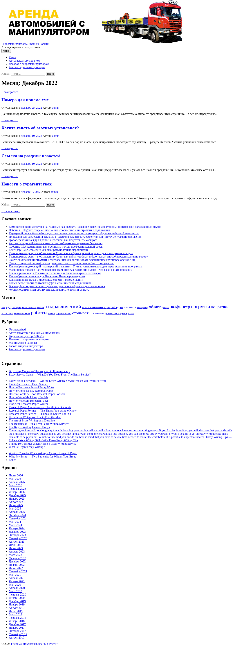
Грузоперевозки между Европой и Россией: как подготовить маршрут (53, 240)
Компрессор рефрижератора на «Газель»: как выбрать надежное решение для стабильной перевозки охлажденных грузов (85, 226)
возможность (29, 307)
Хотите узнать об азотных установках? (40, 128)
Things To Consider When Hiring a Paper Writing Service (42, 443)
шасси (131, 313)
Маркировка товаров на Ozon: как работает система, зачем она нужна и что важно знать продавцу (70, 269)
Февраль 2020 (17, 594)
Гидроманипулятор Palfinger (26, 336)
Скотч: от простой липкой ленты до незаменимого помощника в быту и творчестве (61, 263)
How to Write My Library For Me (28, 397)
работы (39, 312)
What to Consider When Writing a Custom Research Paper (43, 453)
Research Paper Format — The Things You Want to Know (43, 410)
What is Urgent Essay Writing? (27, 446)
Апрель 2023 (17, 551)
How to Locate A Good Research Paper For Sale (37, 394)
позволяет (7, 313)
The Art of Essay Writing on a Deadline (32, 420)
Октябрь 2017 (17, 630)
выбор (41, 307)
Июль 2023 (16, 544)
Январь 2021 (17, 581)
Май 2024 (15, 521)
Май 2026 (15, 478)
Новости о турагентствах (26, 184)
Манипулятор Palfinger (23, 342)
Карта (12, 57)
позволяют (22, 313)
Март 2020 (15, 591)
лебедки (117, 307)
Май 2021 (15, 574)
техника (97, 313)
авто (3, 308)
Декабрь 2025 (17, 495)
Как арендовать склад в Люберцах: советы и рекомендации (46, 279)
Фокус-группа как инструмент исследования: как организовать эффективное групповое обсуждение (72, 259)
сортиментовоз (63, 313)
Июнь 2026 (16, 475)
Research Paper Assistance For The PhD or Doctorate (40, 407)
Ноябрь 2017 (17, 627)
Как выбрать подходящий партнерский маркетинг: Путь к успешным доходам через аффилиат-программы (75, 266)
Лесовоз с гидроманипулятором (29, 63)
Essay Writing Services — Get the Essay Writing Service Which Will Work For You (57, 380)
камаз (85, 307)
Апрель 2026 (17, 482)
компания (96, 307)
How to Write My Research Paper (28, 400)
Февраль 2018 (17, 617)
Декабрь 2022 (17, 561)
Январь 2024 (17, 528)
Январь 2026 (17, 492)
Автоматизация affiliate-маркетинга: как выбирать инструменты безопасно (55, 243)
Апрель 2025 (17, 511)
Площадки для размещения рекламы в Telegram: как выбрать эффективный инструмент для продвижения (75, 236)
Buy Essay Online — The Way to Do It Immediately (39, 371)
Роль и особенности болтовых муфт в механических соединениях (50, 283)
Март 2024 (15, 525)
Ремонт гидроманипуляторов (27, 67)
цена (123, 313)
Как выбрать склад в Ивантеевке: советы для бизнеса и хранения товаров (55, 273)
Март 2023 (15, 554)
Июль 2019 (16, 611)
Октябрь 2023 (17, 535)
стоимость (81, 313)
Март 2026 (15, 485)
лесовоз (130, 307)
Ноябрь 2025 (17, 498)
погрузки (220, 306)
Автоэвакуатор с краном (24, 60)
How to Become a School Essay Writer (31, 387)
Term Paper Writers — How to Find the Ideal (35, 417)
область (155, 307)
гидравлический (63, 306)
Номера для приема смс (25, 99)
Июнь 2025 (16, 505)
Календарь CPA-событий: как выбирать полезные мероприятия (48, 249)
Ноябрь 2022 (17, 564)
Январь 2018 (17, 621)
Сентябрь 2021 (18, 571)
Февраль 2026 (17, 488)
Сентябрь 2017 (18, 634)
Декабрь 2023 (17, 531)
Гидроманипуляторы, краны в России (25, 43)
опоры (166, 308)
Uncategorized (9, 92)
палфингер (180, 306)
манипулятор (142, 308)
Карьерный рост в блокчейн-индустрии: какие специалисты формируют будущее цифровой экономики (74, 233)
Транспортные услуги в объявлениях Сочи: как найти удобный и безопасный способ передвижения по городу (78, 256)
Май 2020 (15, 584)
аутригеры (13, 307)
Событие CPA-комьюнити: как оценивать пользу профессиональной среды (56, 246)
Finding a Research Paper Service (28, 384)
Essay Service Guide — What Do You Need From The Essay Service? (50, 374)
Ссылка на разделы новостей (30, 155)
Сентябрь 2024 (18, 518)
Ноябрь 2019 (17, 604)
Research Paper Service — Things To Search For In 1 (40, 413)
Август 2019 (16, 607)
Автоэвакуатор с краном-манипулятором (34, 332)
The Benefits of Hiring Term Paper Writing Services (39, 423)
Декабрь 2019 (17, 601)
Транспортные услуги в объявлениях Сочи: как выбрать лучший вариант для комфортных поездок (71, 253)
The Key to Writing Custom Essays (29, 427)
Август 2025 (16, 501)
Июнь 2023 (16, 548)
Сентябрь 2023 (18, 538)
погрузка (200, 306)
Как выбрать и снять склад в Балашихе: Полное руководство (47, 276)
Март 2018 (15, 614)
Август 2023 (16, 541)
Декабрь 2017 (17, 624)
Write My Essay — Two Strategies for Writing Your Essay (42, 456)
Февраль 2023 (17, 558)
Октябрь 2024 (17, 515)
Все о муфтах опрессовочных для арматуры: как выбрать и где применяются (57, 286)
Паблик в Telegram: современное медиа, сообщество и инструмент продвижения (59, 230)
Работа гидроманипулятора (26, 346)
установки (112, 313)
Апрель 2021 (17, 578)
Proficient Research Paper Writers (28, 403)
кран (107, 307)
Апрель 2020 (17, 587)
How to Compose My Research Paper (31, 390)
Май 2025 (15, 508)
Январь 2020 (17, 597)
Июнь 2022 (16, 568)
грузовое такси (10, 211)
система (51, 314)
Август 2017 (16, 637)
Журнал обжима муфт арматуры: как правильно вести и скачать (49, 289)
